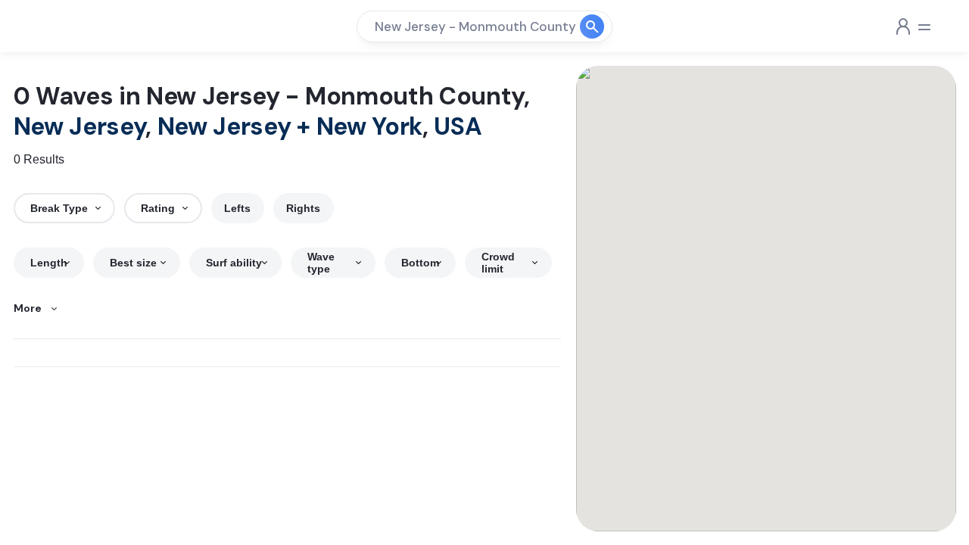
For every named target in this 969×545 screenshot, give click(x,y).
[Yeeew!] (67, 26)
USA (457, 126)
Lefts (237, 208)
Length (48, 263)
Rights (303, 208)
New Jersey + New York (289, 126)
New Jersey (80, 126)
